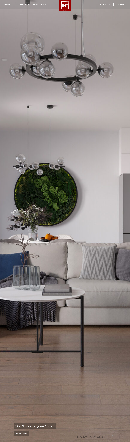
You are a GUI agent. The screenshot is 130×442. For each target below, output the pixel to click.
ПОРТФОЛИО (24, 4)
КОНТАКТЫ (45, 4)
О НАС (15, 4)
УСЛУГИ (35, 4)
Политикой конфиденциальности (98, 437)
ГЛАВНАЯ (7, 4)
